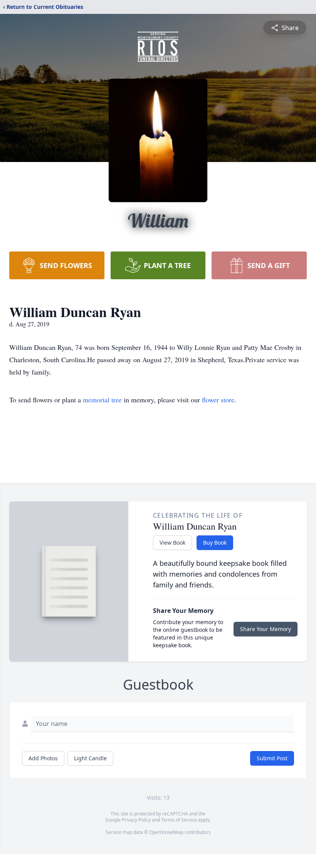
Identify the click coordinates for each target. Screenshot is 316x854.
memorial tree (102, 399)
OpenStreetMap (166, 832)
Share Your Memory (265, 629)
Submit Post (272, 758)
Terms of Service (179, 820)
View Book (172, 542)
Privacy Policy (136, 820)
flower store (218, 399)
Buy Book (215, 542)
